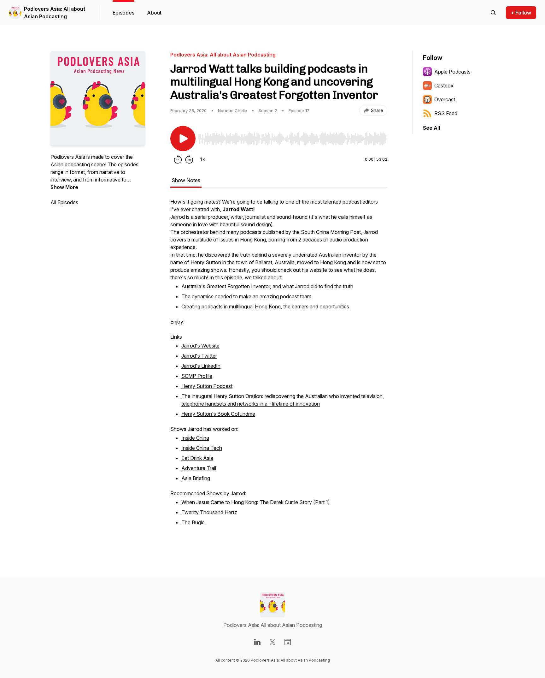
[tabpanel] (278, 369)
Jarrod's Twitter (199, 356)
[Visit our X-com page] (272, 642)
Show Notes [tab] (186, 180)
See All (431, 128)
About (154, 12)
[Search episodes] (493, 12)
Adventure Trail (198, 468)
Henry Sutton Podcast (206, 386)
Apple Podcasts (452, 71)
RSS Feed (445, 113)
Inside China (195, 438)
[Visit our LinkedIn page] (257, 642)
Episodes (123, 12)
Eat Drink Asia (197, 458)
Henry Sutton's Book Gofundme (218, 414)
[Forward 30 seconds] (189, 159)
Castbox (444, 85)
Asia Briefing (195, 478)
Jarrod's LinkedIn (200, 366)
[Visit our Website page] (287, 642)
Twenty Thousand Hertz (209, 512)
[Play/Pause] (183, 138)
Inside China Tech (201, 448)
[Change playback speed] (202, 159)
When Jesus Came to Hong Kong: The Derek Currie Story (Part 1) (255, 502)
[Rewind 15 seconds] (177, 159)
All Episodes (64, 202)
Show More (64, 187)
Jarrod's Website (200, 345)
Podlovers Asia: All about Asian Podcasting (54, 13)
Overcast (444, 99)
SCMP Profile (196, 376)
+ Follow (521, 12)
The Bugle (193, 522)
